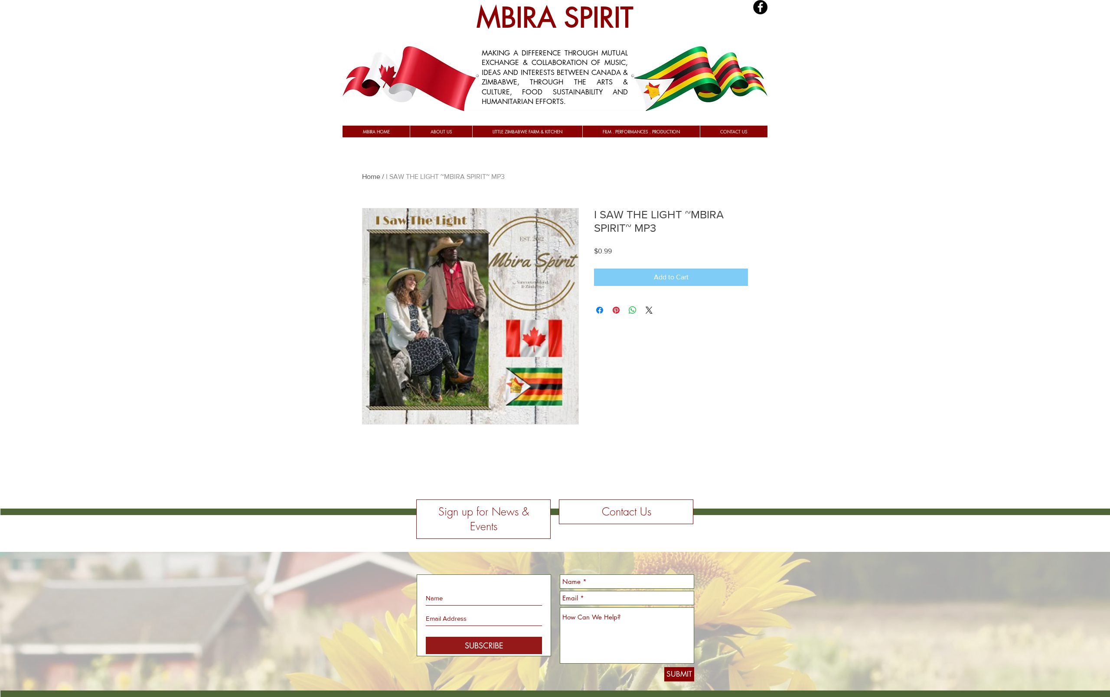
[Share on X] (649, 310)
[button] (441, 131)
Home (371, 176)
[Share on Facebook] (599, 310)
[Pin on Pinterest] (616, 310)
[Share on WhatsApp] (632, 310)
